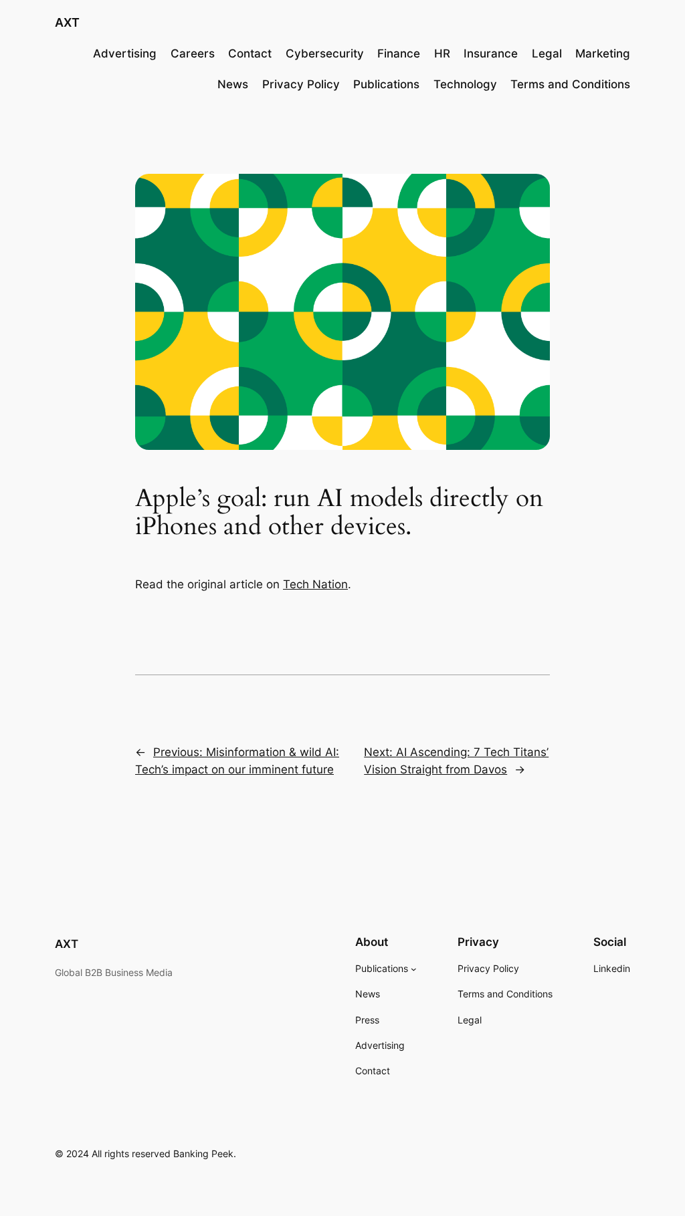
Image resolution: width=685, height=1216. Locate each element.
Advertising (125, 53)
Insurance (491, 53)
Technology (465, 84)
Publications (386, 84)
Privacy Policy (301, 84)
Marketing (602, 53)
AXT (67, 22)
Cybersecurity (325, 53)
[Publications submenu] (414, 969)
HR (442, 53)
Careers (193, 53)
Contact (250, 53)
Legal (547, 53)
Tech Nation (315, 584)
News (232, 84)
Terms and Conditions (570, 84)
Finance (398, 53)
